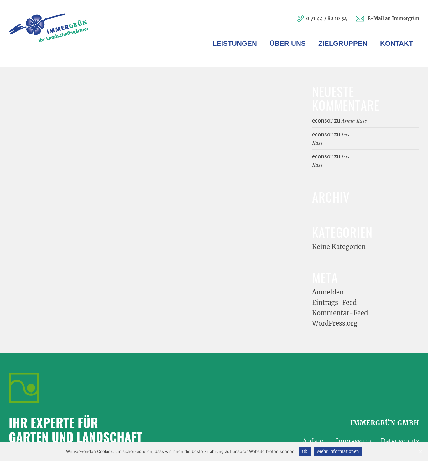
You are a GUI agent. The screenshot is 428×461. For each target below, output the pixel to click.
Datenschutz (400, 441)
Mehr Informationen (338, 451)
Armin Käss (354, 120)
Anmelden (328, 292)
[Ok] (420, 451)
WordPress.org (334, 323)
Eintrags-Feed (334, 302)
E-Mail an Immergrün (393, 18)
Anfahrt (314, 441)
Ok (305, 451)
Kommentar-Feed (340, 313)
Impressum (353, 441)
